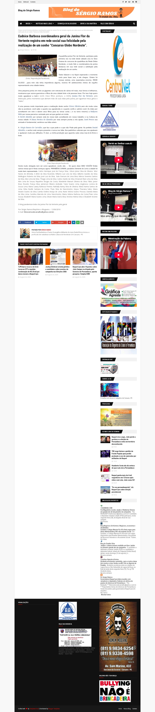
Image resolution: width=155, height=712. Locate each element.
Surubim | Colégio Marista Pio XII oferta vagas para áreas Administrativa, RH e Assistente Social (118, 531)
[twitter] (126, 2)
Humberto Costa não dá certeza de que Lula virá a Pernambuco (123, 467)
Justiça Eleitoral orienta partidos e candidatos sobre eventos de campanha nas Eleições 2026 (57, 269)
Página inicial (22, 30)
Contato (32, 2)
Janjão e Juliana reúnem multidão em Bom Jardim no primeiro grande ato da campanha (118, 546)
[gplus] (129, 2)
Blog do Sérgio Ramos (29, 10)
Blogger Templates (54, 709)
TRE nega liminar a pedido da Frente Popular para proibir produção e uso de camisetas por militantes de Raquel (124, 454)
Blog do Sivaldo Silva (108, 544)
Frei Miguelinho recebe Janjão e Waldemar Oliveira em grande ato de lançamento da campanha (118, 511)
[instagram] (136, 2)
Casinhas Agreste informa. (110, 559)
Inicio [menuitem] (28, 24)
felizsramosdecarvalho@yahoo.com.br (39, 212)
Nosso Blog (127, 709)
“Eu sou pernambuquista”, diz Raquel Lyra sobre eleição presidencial (123, 489)
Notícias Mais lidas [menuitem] (44, 24)
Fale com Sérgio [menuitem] (107, 24)
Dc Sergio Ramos (106, 577)
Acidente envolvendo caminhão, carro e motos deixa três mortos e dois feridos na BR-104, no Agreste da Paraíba (119, 563)
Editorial (26, 2)
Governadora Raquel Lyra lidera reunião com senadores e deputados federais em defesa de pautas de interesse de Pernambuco (117, 581)
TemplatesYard (34, 709)
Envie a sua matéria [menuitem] (88, 24)
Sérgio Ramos (24, 50)
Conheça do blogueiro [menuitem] (67, 24)
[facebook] (123, 2)
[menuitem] (21, 23)
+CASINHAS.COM (106, 508)
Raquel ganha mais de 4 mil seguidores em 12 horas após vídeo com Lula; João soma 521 (123, 477)
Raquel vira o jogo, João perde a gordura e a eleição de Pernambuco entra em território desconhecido (124, 440)
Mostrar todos (106, 595)
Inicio (20, 2)
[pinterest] (133, 2)
